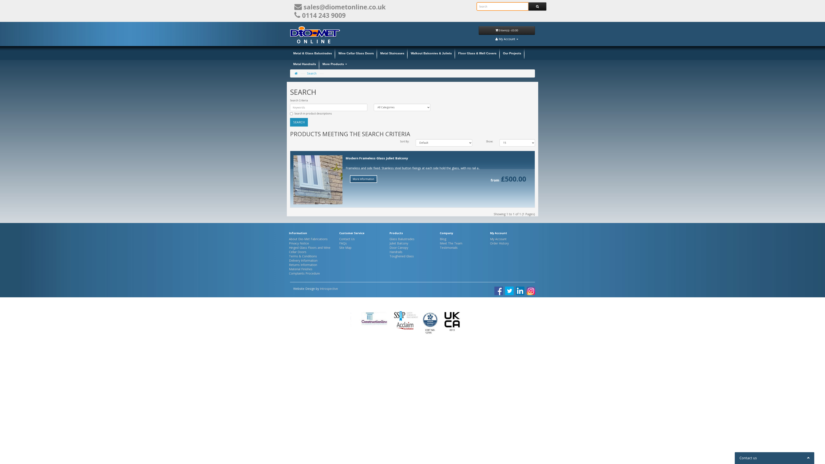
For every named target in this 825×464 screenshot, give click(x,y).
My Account (498, 239)
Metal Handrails (304, 64)
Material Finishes (300, 269)
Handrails (396, 252)
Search (311, 73)
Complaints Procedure (304, 273)
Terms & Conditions (303, 256)
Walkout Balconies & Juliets (431, 53)
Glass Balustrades (402, 239)
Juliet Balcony (399, 243)
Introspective (329, 289)
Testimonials (449, 248)
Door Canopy (399, 248)
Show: (489, 141)
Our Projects (512, 53)
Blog (443, 239)
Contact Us (347, 239)
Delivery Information (303, 260)
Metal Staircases (392, 53)
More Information (363, 179)
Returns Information (303, 265)
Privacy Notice (299, 243)
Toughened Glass (402, 256)
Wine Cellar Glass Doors (356, 53)
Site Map (345, 248)
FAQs (343, 243)
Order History (499, 243)
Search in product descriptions (313, 113)
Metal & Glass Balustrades (312, 53)
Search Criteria (299, 100)
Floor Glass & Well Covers (477, 53)
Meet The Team (451, 243)
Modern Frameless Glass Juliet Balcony (377, 158)
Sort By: (404, 141)
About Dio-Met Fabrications (308, 239)
